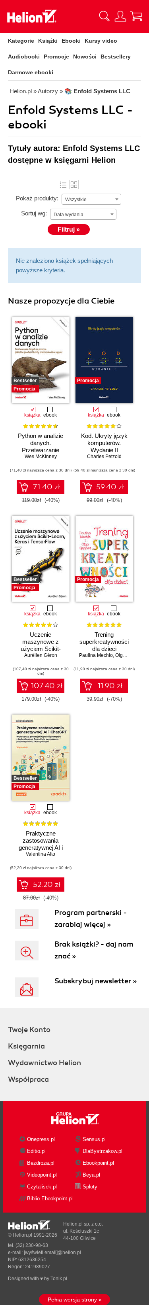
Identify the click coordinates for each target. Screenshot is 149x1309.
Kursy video (101, 41)
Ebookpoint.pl (98, 1163)
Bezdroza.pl (40, 1163)
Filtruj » (69, 229)
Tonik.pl (58, 1278)
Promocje (56, 56)
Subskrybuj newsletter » (95, 981)
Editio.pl (36, 1151)
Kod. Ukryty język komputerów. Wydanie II (104, 442)
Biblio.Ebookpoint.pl (50, 1198)
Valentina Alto (40, 854)
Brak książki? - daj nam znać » (94, 950)
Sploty (90, 1187)
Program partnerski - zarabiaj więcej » (90, 918)
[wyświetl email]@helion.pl (52, 1252)
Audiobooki (24, 56)
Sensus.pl (94, 1139)
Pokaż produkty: (37, 198)
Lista (63, 184)
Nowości (85, 56)
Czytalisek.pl (42, 1187)
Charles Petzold (104, 456)
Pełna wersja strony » (75, 1299)
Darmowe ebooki (30, 72)
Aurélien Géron (40, 655)
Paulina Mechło (96, 655)
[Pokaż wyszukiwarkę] (104, 16)
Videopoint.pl (42, 1175)
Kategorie (21, 41)
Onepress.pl (41, 1139)
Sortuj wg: (34, 213)
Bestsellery (116, 56)
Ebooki (71, 41)
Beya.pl (91, 1175)
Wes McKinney (41, 456)
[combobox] (91, 199)
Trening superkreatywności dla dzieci (104, 641)
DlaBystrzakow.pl (102, 1151)
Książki (48, 41)
